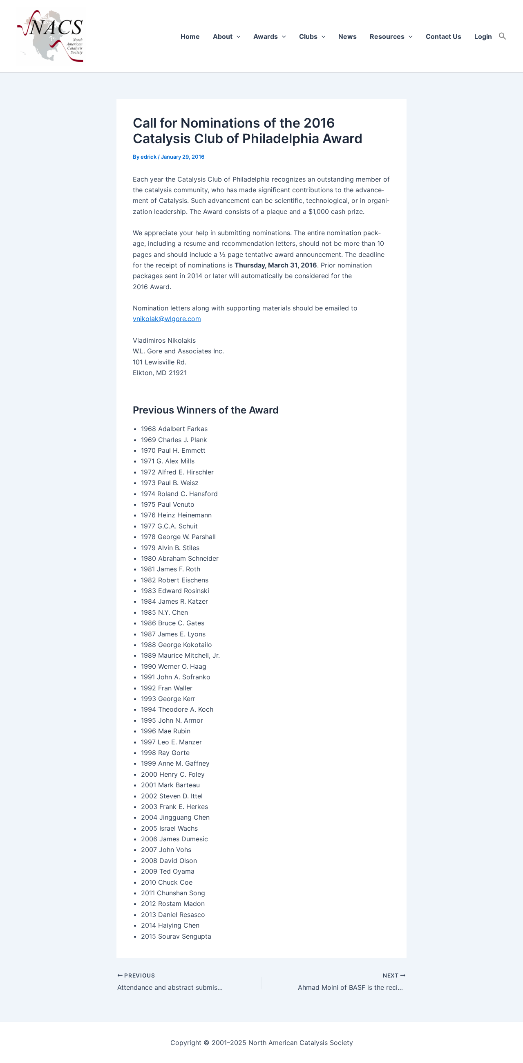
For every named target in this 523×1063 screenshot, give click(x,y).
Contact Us (443, 36)
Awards (265, 36)
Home (190, 36)
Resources (387, 36)
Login (483, 36)
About (222, 36)
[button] (502, 36)
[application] (236, 36)
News (347, 36)
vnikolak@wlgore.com (167, 319)
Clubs (308, 36)
